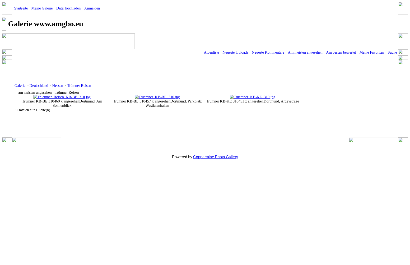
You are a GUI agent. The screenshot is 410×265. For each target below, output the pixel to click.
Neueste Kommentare (268, 52)
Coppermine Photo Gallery (215, 157)
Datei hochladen (68, 8)
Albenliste (211, 52)
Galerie (19, 86)
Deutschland (38, 86)
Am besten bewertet (341, 52)
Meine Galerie (42, 8)
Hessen (57, 86)
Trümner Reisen (79, 86)
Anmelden (92, 8)
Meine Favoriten (371, 52)
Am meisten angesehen (305, 52)
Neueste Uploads (235, 52)
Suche (392, 52)
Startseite (21, 8)
